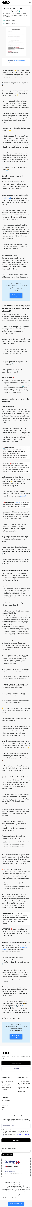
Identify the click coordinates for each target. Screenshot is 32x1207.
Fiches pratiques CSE (23, 1081)
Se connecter (16, 1068)
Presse (3, 1107)
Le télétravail (6, 198)
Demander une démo (16, 1063)
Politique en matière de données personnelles (16, 1198)
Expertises (4, 1089)
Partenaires (4, 1105)
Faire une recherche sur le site (8, 1148)
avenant (23, 496)
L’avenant (17, 502)
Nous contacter (5, 1100)
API (2, 1110)
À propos (4, 1103)
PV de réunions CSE (7, 1087)
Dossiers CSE (21, 1091)
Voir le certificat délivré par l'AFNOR (13, 1173)
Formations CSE (5, 1085)
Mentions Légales (16, 1195)
